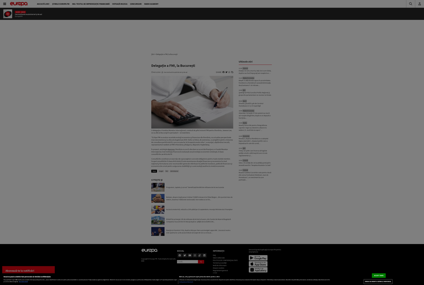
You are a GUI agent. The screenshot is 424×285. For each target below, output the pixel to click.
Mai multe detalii (23, 281)
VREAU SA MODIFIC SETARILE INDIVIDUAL (378, 282)
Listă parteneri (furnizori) (186, 282)
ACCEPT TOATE (379, 275)
